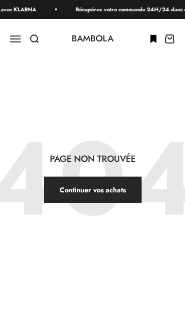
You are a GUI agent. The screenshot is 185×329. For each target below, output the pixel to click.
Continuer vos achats (93, 190)
